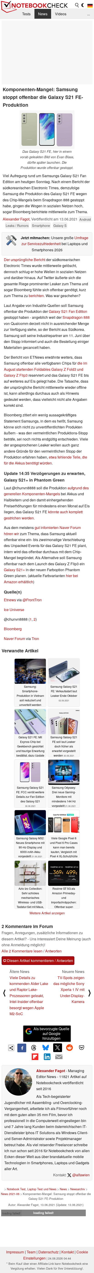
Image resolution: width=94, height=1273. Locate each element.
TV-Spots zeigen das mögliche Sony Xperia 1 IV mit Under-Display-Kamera (68, 989)
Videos (60, 13)
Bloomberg (13, 628)
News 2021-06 (10, 1194)
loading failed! (11, 1213)
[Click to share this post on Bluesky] (45, 1048)
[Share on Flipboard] (35, 1056)
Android (85, 219)
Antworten (53, 951)
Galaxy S (60, 225)
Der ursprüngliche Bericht (24, 259)
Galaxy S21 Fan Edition (68, 311)
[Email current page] (59, 1057)
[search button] (77, 5)
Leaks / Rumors (17, 225)
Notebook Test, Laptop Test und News (31, 1189)
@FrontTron (32, 599)
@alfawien (80, 1174)
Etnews (10, 599)
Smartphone (41, 225)
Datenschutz (48, 1252)
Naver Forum (14, 638)
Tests (26, 13)
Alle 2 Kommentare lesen (22, 951)
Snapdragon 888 (76, 317)
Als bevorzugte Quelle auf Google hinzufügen (51, 1033)
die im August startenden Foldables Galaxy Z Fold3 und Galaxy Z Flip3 (45, 369)
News (42, 13)
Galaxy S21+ (14, 569)
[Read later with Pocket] (81, 1047)
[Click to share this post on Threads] (33, 1048)
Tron (35, 638)
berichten (36, 295)
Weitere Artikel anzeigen (47, 913)
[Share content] (11, 1048)
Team (31, 1252)
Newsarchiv (77, 1189)
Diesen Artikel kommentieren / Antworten (39, 960)
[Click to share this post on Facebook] (21, 1048)
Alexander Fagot (16, 219)
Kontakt (67, 1252)
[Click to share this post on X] (57, 1047)
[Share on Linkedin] (47, 1056)
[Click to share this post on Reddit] (69, 1047)
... (88, 13)
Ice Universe (14, 609)
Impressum (15, 1252)
